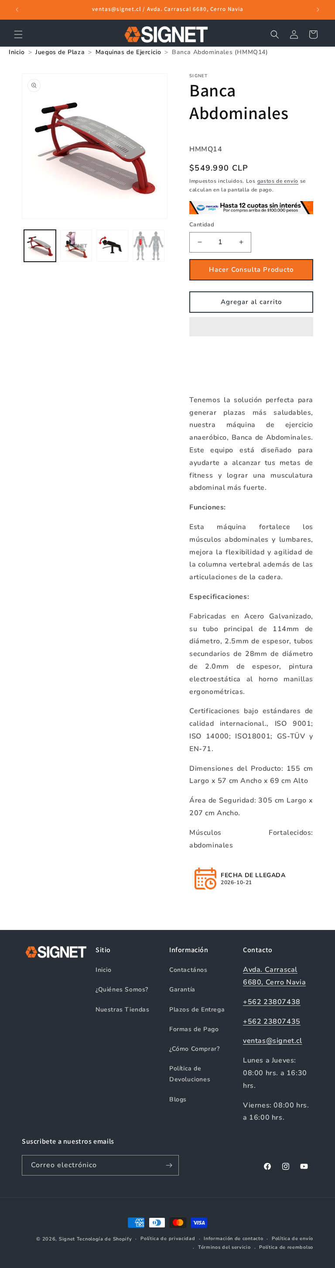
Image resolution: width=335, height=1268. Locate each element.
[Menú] (18, 34)
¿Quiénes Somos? (122, 989)
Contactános (188, 970)
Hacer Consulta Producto (251, 269)
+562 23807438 (272, 1002)
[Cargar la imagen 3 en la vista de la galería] (112, 246)
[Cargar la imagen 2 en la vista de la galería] (76, 246)
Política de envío (292, 1238)
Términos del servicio (224, 1247)
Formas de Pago (194, 1029)
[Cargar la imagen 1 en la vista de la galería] (40, 246)
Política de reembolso (286, 1247)
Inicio (104, 970)
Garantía (182, 989)
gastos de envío (278, 181)
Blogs (178, 1099)
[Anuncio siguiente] (318, 9)
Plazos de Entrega (197, 1009)
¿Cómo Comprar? (194, 1049)
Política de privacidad (167, 1238)
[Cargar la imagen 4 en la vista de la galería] (148, 246)
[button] (251, 327)
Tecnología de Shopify (104, 1239)
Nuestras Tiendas (123, 1009)
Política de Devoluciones (189, 1073)
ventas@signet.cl (272, 1041)
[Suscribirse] (168, 1165)
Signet (67, 1239)
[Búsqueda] (274, 34)
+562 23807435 (272, 1021)
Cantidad (201, 225)
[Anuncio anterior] (17, 9)
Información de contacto (233, 1238)
